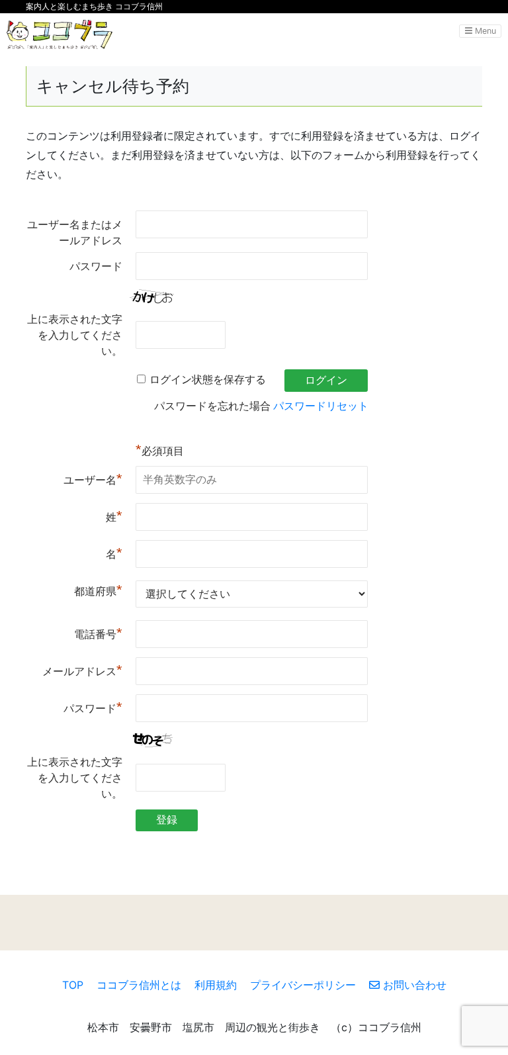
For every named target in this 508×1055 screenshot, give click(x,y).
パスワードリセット (320, 406)
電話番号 (98, 633)
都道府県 (98, 590)
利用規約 (215, 984)
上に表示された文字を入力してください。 (74, 335)
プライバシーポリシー (303, 984)
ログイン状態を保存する (207, 379)
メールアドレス (82, 670)
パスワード (95, 266)
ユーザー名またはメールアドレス (74, 232)
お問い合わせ (413, 984)
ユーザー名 (93, 479)
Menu (484, 31)
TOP (72, 984)
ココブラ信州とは (139, 984)
